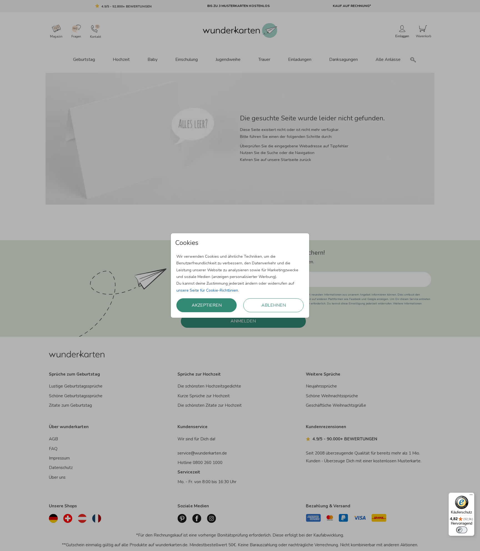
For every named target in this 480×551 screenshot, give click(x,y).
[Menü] (471, 496)
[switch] (461, 530)
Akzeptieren (207, 305)
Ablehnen (273, 305)
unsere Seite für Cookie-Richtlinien (207, 290)
